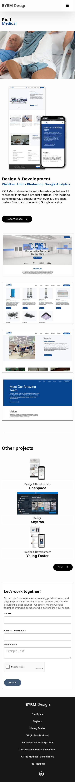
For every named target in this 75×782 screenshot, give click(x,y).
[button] (67, 5)
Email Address (15, 630)
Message (10, 644)
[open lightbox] (37, 255)
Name (8, 613)
